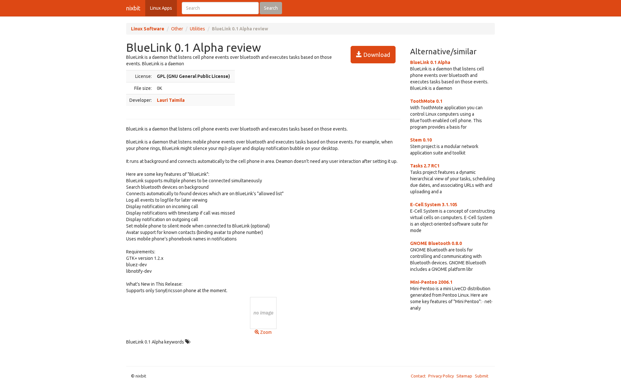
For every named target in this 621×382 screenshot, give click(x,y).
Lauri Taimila (171, 100)
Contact (418, 376)
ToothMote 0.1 (426, 101)
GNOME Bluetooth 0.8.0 (436, 243)
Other (177, 28)
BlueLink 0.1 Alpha (430, 62)
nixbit (133, 8)
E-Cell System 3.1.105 (433, 204)
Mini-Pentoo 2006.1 (431, 282)
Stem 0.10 (421, 140)
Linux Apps (161, 8)
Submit (481, 376)
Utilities (197, 28)
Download (376, 54)
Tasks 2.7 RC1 (425, 165)
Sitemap (464, 376)
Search (271, 8)
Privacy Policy (441, 376)
